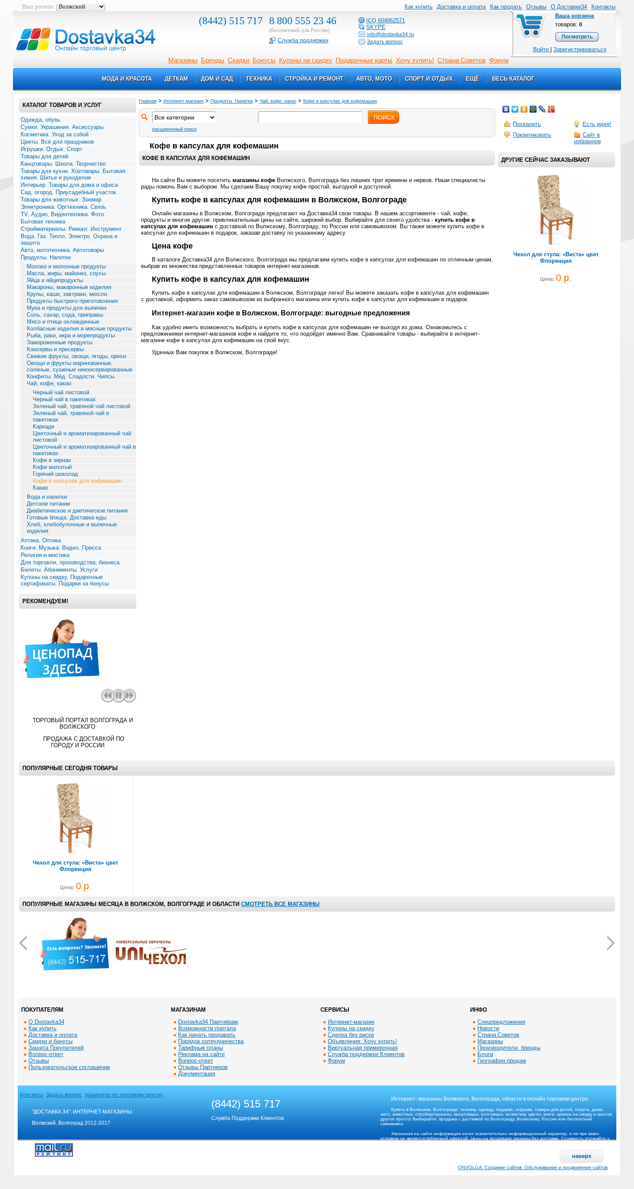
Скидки (238, 60)
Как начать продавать (206, 1035)
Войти (541, 49)
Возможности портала (207, 1028)
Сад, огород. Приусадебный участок (68, 192)
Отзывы (536, 6)
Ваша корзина (574, 16)
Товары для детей (44, 156)
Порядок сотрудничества (211, 1041)
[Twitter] (515, 109)
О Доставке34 (569, 6)
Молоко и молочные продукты (66, 266)
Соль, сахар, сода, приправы (65, 314)
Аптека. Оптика (41, 540)
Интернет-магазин (183, 101)
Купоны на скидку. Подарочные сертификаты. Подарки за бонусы (65, 580)
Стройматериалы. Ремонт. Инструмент (71, 229)
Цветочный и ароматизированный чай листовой (82, 436)
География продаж (501, 1060)
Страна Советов (461, 60)
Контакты (603, 6)
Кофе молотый (52, 467)
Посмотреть (577, 37)
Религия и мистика (45, 555)
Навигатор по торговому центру (124, 1095)
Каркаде (43, 426)
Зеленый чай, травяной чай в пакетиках (71, 416)
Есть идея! (597, 124)
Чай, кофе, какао (49, 383)
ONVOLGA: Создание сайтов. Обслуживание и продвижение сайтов (533, 1167)
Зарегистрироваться (579, 49)
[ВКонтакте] (506, 109)
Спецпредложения (501, 1022)
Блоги (485, 1054)
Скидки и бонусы (50, 1041)
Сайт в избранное (587, 138)
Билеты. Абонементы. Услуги (59, 569)
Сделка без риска (351, 1035)
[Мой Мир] (533, 109)
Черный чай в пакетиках (64, 399)
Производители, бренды (508, 1047)
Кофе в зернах (52, 460)
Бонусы (264, 60)
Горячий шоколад (55, 474)
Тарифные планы (200, 1047)
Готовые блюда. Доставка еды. (67, 517)
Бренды (212, 60)
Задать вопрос (64, 1095)
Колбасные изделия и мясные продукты (79, 328)
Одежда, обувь (40, 119)
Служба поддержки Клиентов (366, 1054)
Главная (148, 101)
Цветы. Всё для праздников (57, 141)
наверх (581, 1156)
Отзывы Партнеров (203, 1067)
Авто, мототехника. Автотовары (62, 250)
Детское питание (48, 503)
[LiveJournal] (542, 109)
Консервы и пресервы (55, 349)
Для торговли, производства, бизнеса (70, 562)
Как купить (42, 1028)
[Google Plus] (551, 109)
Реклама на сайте (201, 1054)
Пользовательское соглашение (69, 1067)
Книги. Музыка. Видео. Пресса (61, 547)
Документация (196, 1073)
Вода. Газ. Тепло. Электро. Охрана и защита (69, 239)
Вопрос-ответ (45, 1054)
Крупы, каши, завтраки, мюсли (67, 294)
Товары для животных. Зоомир (61, 199)
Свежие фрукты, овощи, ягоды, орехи (76, 356)
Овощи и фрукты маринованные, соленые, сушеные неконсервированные (79, 366)
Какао (40, 487)
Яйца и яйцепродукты (55, 280)
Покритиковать (532, 135)
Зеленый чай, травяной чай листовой (81, 406)
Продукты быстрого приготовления (72, 301)
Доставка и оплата (52, 1035)
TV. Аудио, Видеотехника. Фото (62, 214)
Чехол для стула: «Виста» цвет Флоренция (556, 257)
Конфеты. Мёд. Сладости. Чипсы (70, 376)
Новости (488, 1028)
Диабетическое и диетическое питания (77, 510)
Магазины (183, 60)
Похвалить (527, 124)
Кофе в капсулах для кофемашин (77, 481)
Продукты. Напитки (46, 257)
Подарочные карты (364, 60)
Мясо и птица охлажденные (63, 321)
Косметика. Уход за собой (54, 134)
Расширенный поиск (174, 129)
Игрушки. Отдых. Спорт (51, 149)
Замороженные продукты (59, 342)
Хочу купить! (415, 60)
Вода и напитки (47, 497)
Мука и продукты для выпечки (66, 308)
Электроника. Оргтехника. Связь (63, 207)
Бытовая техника (43, 221)
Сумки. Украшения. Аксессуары (62, 127)
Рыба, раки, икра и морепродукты (71, 335)
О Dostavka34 (46, 1022)
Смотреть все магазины (280, 904)
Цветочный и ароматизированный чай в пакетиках (84, 450)
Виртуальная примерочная (363, 1047)
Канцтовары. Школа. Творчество (63, 163)
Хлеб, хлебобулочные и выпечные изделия (72, 527)
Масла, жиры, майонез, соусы (66, 273)
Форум (498, 60)
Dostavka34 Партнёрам (208, 1022)
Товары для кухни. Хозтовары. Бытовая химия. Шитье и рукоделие (73, 174)
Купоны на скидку (305, 60)
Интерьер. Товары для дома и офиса (69, 185)
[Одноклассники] (524, 109)
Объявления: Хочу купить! (362, 1041)
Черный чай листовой (61, 392)
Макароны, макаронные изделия (69, 287)
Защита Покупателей (56, 1047)
